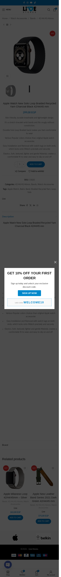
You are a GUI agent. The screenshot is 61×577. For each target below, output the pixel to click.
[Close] (55, 262)
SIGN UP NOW (29, 293)
